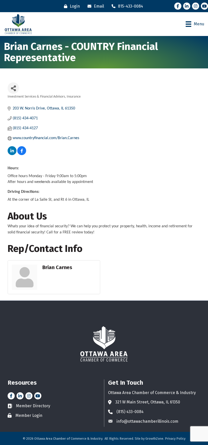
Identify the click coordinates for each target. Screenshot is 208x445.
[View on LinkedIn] (12, 154)
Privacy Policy (175, 438)
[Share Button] (13, 88)
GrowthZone (154, 438)
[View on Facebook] (21, 154)
